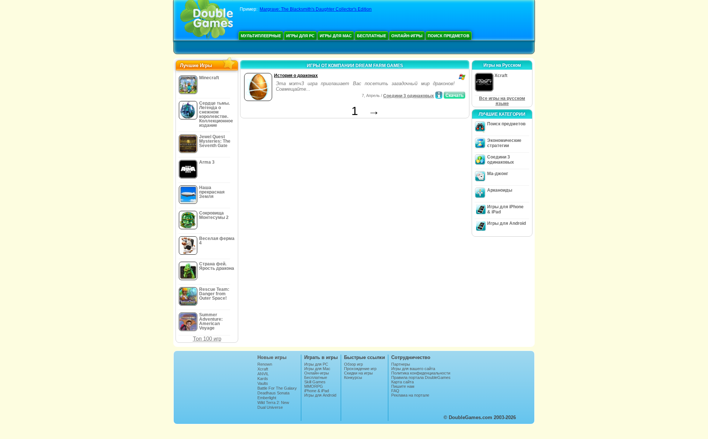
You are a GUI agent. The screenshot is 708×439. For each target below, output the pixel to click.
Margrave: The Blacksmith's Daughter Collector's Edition (316, 9)
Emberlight (266, 398)
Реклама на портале (410, 395)
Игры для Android (506, 223)
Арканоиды (499, 190)
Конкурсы (353, 377)
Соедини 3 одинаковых (408, 95)
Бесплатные (371, 36)
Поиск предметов (448, 36)
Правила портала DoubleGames (421, 377)
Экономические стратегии (504, 143)
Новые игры (272, 357)
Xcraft (262, 369)
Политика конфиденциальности (420, 373)
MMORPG (313, 386)
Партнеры (400, 364)
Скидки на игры (358, 373)
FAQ (395, 391)
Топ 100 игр (207, 338)
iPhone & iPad (316, 391)
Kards (262, 378)
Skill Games (315, 382)
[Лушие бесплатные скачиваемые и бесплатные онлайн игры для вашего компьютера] (206, 20)
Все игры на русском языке (502, 101)
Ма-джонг (497, 173)
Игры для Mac (336, 36)
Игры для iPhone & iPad (505, 209)
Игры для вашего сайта (413, 368)
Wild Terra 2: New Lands (273, 404)
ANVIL (263, 374)
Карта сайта (402, 382)
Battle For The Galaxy (277, 388)
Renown (264, 364)
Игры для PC (300, 36)
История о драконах (296, 75)
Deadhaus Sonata (273, 393)
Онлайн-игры (407, 36)
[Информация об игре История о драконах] (438, 95)
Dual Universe (270, 407)
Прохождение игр (360, 368)
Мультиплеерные (261, 36)
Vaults (262, 383)
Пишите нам (402, 386)
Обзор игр (353, 364)
